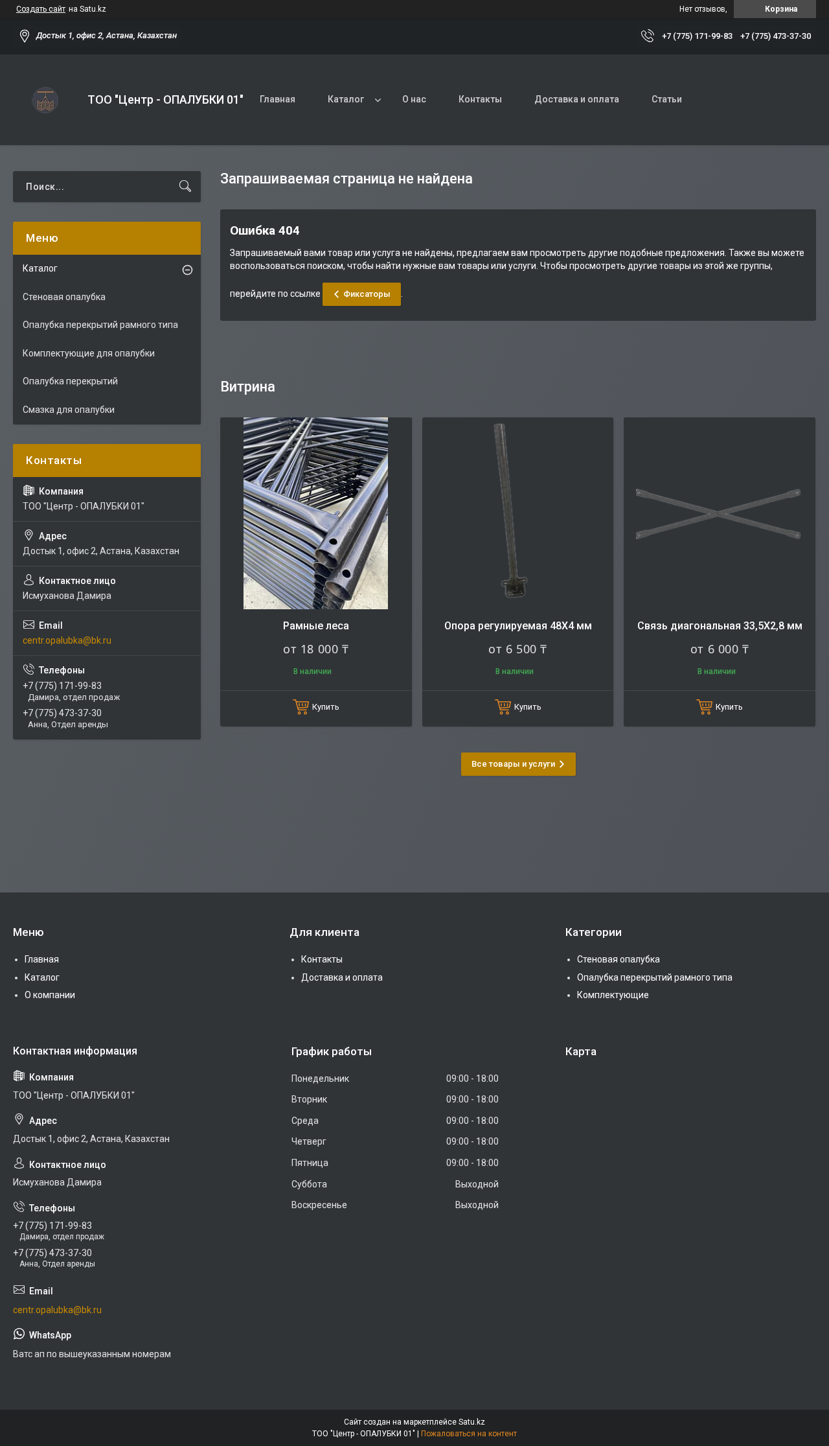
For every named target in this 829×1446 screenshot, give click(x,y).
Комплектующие (613, 995)
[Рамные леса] (316, 513)
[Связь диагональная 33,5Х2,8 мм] (719, 513)
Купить (325, 707)
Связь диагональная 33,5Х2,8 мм (719, 626)
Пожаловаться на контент (469, 1433)
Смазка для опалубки (69, 409)
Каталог (346, 99)
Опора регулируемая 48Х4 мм (518, 626)
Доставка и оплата (576, 99)
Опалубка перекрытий (70, 381)
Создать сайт (40, 9)
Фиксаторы (367, 294)
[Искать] (185, 186)
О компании (50, 995)
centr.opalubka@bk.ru (67, 640)
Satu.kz (472, 1422)
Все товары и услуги (513, 764)
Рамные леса (316, 626)
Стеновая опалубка (64, 297)
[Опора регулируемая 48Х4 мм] (518, 513)
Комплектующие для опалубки (89, 353)
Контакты (480, 99)
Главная (277, 99)
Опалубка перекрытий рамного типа (100, 325)
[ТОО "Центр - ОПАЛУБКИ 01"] (45, 99)
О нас (414, 99)
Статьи (667, 99)
